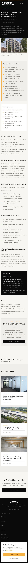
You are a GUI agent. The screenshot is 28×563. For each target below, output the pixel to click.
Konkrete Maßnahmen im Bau (13, 121)
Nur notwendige (14, 558)
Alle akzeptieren (14, 554)
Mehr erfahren (9, 550)
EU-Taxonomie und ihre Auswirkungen (11, 113)
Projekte (3, 521)
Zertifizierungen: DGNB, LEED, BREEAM (13, 117)
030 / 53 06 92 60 (5, 538)
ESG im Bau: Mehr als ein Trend (14, 110)
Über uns (3, 517)
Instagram (17, 509)
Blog (2, 525)
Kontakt (3, 530)
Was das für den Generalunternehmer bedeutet (13, 124)
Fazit (6, 128)
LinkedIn (10, 509)
